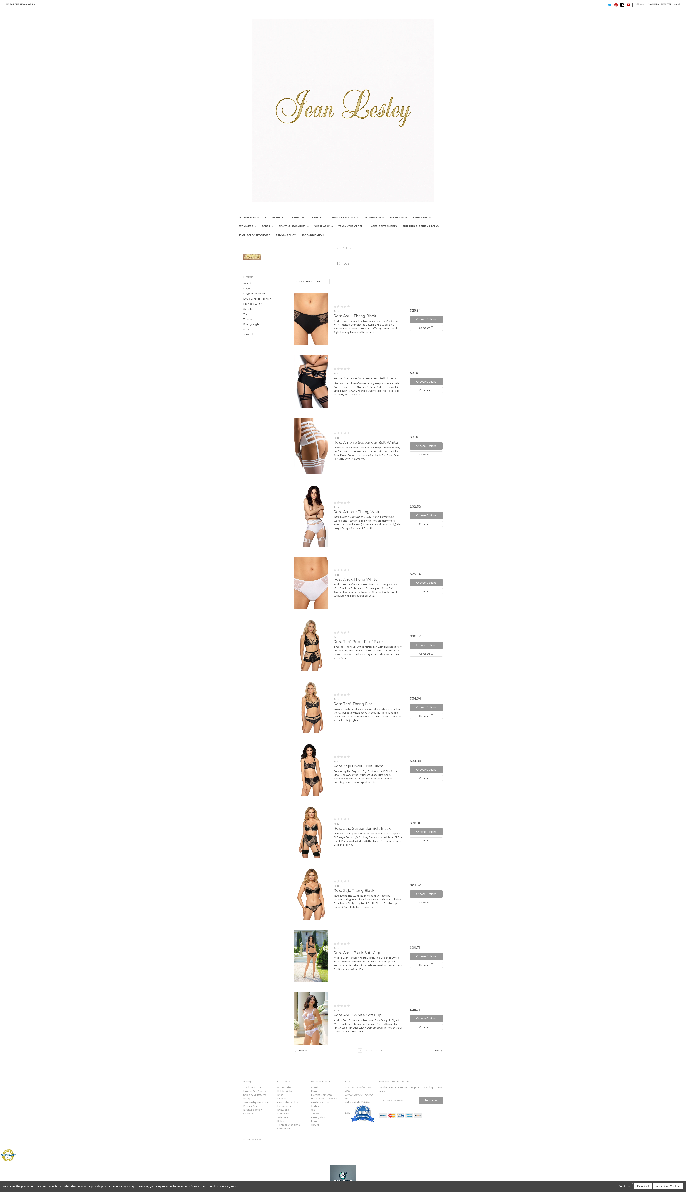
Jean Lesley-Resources (254, 235)
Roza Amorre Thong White (358, 512)
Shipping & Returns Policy (420, 226)
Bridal (296, 217)
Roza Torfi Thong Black (354, 704)
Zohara (247, 319)
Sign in (652, 4)
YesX (246, 314)
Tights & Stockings (292, 226)
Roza (348, 248)
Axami (247, 283)
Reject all (643, 1186)
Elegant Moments (254, 293)
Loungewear (373, 217)
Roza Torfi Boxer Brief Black (359, 642)
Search (639, 4)
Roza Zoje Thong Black (354, 890)
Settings (624, 1186)
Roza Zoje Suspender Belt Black (362, 828)
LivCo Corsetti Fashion (257, 298)
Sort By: (300, 281)
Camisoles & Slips (343, 217)
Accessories (248, 217)
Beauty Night (251, 324)
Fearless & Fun (252, 303)
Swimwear (246, 226)
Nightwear (420, 217)
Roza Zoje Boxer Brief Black (358, 766)
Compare (425, 327)
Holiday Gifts (274, 217)
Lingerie (315, 217)
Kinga (247, 288)
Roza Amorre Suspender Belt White (366, 442)
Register (666, 4)
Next (437, 1050)
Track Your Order (351, 226)
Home (338, 248)
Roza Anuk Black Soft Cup (357, 953)
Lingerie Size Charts (382, 226)
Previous (302, 1050)
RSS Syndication (312, 235)
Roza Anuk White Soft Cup (358, 1015)
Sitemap (248, 1113)
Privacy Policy (286, 235)
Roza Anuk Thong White (355, 579)
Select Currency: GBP (20, 4)
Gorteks (248, 309)
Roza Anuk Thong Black (355, 316)
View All (248, 334)
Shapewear (322, 226)
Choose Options (426, 319)
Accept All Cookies (668, 1186)
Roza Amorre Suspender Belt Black (365, 378)
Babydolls (397, 217)
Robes (266, 226)
